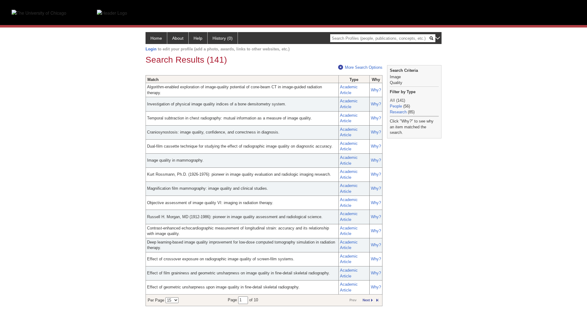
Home (156, 38)
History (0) (222, 38)
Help (198, 38)
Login (151, 49)
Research (398, 112)
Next (366, 300)
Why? (376, 90)
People (396, 106)
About (177, 38)
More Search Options (363, 67)
